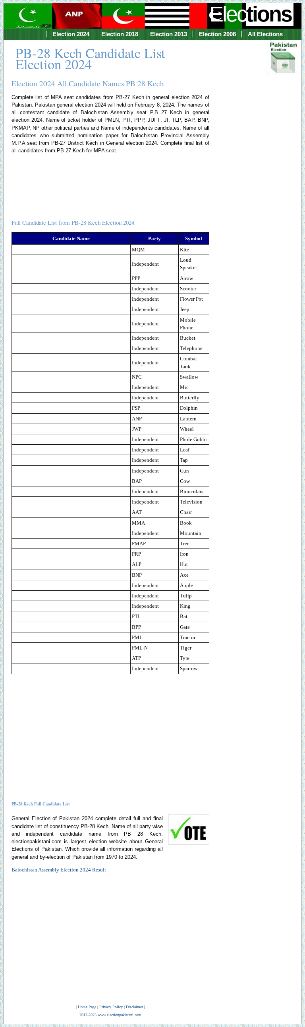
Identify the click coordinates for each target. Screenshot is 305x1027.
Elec (250, 14)
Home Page (87, 1007)
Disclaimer (134, 1007)
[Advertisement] (256, 102)
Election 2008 (217, 34)
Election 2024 (70, 34)
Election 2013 (168, 34)
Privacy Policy (111, 1007)
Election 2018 (119, 34)
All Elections (265, 34)
